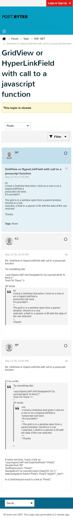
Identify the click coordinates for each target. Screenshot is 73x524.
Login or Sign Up (57, 3)
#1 (66, 168)
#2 (66, 254)
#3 (66, 361)
